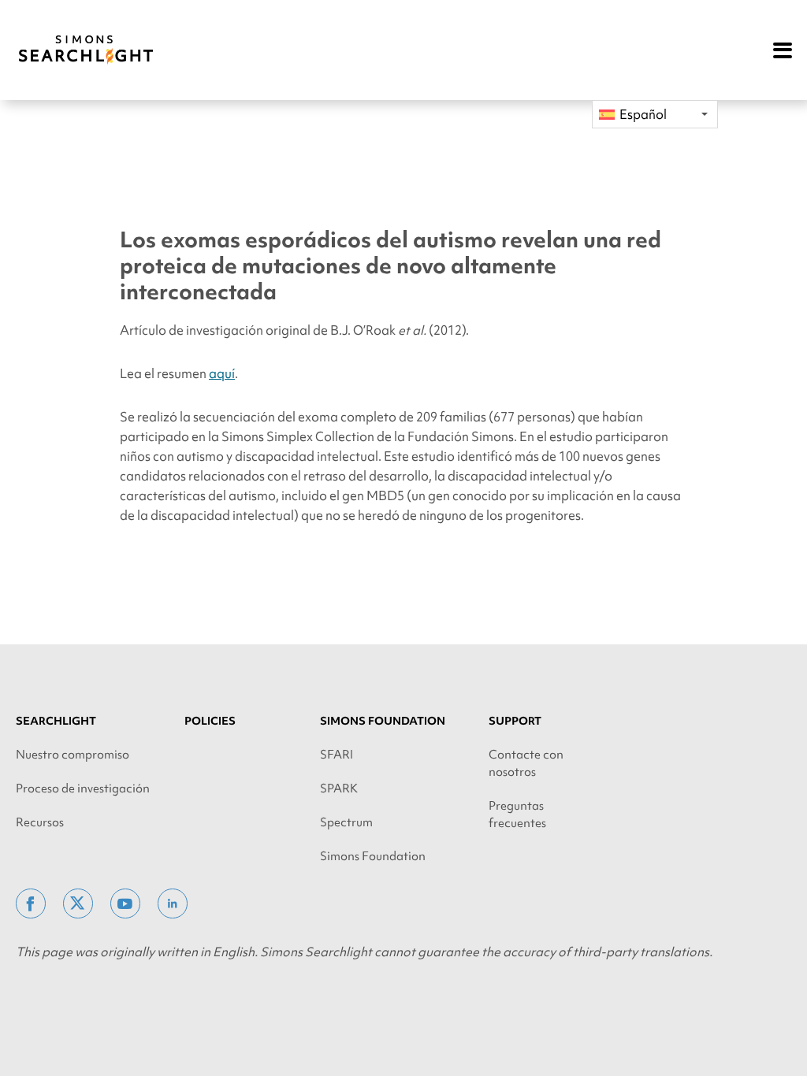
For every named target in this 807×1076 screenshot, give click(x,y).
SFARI (336, 754)
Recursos (40, 822)
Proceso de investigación (83, 788)
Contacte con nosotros (526, 763)
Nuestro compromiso (72, 754)
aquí (222, 373)
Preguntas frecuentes (517, 814)
